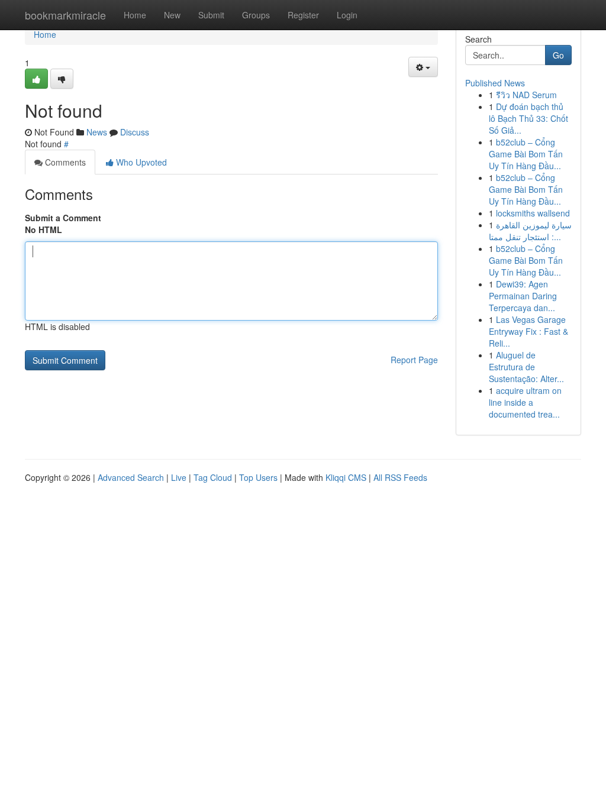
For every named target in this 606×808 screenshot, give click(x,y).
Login (347, 15)
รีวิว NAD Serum (526, 95)
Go (558, 55)
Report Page (414, 360)
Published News (495, 83)
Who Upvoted (140, 162)
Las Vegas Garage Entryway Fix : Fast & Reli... (528, 331)
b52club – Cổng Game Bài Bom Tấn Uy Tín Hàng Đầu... (526, 154)
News (96, 132)
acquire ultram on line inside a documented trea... (525, 402)
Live (178, 477)
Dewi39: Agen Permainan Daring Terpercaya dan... (523, 295)
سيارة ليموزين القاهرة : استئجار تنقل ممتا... (530, 231)
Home (135, 15)
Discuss (134, 132)
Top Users (258, 477)
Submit (211, 15)
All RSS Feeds (400, 477)
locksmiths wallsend (533, 213)
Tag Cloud (213, 477)
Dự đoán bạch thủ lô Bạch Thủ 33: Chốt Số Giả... (528, 118)
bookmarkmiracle (65, 14)
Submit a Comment (63, 218)
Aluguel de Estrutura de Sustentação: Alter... (526, 366)
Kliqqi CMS (345, 477)
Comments (64, 162)
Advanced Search (131, 477)
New (172, 15)
